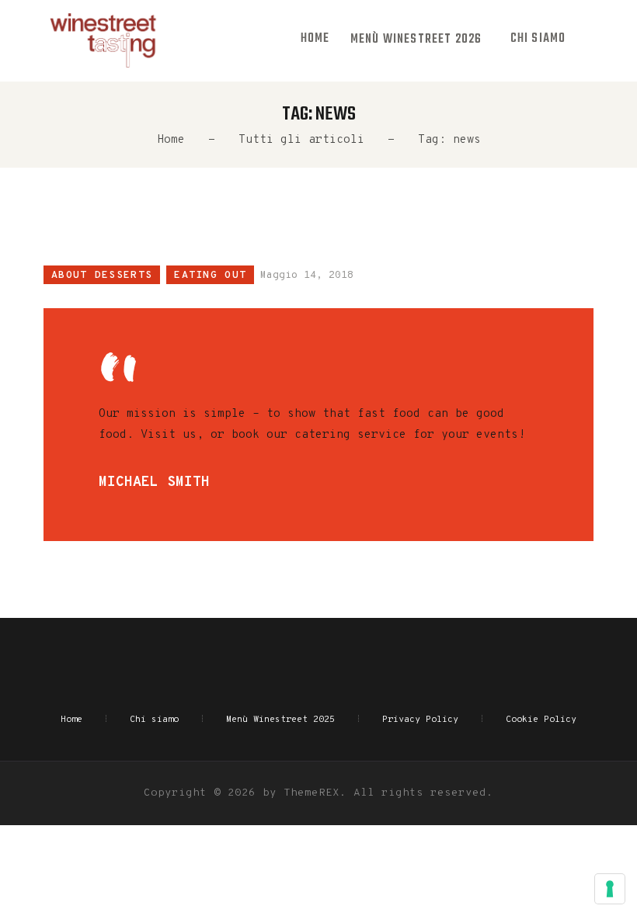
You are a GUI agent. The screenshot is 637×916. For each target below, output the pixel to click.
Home (171, 140)
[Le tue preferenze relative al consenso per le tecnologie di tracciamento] (610, 889)
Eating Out (210, 275)
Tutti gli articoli (301, 140)
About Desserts (101, 275)
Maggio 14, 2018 (306, 275)
